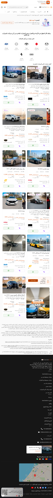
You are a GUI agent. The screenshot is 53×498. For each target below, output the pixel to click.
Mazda (47, 48)
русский (35, 494)
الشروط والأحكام (29, 351)
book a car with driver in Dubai (12, 342)
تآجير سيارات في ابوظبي (12, 345)
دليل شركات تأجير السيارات (46, 389)
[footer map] (35, 472)
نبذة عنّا (50, 397)
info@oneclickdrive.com (46, 432)
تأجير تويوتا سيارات (35, 15)
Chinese (23, 494)
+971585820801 (47, 428)
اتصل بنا (50, 413)
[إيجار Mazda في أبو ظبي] (12, 200)
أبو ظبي (41, 15)
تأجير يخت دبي (49, 392)
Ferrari (21, 59)
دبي (35, 332)
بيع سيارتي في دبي (48, 383)
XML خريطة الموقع (47, 406)
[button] (51, 7)
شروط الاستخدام (48, 424)
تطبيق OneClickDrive (41, 2)
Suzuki (37, 48)
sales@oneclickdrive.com (45, 442)
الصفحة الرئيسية (47, 15)
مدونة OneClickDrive (47, 374)
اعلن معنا (50, 409)
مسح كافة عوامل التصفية (7, 22)
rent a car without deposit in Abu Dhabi (32, 348)
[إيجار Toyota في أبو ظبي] (12, 74)
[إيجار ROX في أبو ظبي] (36, 116)
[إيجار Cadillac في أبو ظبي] (12, 285)
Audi (31, 59)
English (50, 494)
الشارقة (28, 332)
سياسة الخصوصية (21, 351)
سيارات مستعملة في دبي (46, 377)
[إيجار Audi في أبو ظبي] (12, 242)
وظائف (50, 403)
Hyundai (6, 48)
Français (43, 494)
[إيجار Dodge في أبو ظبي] (36, 158)
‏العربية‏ (46, 494)
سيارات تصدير (49, 386)
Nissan (16, 48)
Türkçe (31, 494)
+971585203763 (47, 439)
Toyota (26, 48)
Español (27, 494)
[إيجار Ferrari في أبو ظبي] (36, 200)
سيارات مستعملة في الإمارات (45, 380)
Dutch (39, 494)
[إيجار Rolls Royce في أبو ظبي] (12, 158)
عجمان (25, 332)
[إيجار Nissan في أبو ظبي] (36, 74)
